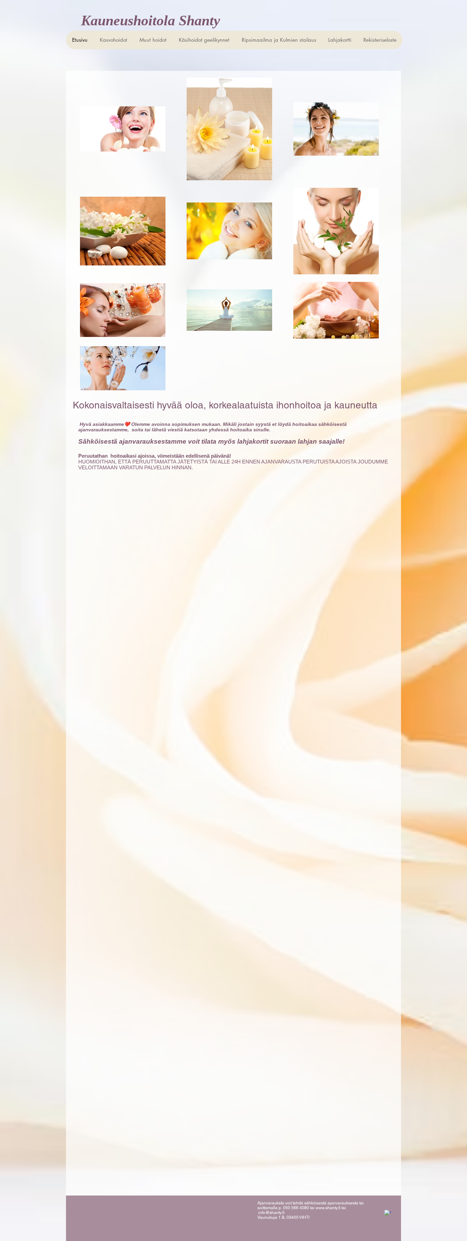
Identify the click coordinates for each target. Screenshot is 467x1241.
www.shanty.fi (328, 1207)
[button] (203, 40)
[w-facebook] (387, 1213)
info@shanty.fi (271, 1212)
